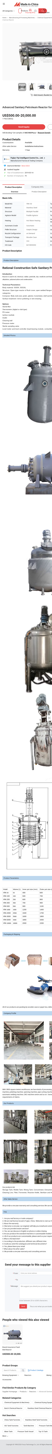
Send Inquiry (23, 127)
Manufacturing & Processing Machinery (22, 18)
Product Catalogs (36, 1370)
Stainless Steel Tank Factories (36, 1420)
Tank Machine (28, 1425)
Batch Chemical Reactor (13, 1408)
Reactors (27, 1375)
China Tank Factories (12, 1420)
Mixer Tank (8, 1431)
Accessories (6, 1379)
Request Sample (44, 133)
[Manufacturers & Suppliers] (26, 4)
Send (23, 1306)
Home (4, 18)
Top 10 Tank (43, 1431)
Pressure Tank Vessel (25, 1431)
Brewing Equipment (9, 1375)
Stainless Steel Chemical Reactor (39, 1408)
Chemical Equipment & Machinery (16, 1402)
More (4, 1436)
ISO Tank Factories (11, 1425)
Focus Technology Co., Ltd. (31, 1444)
